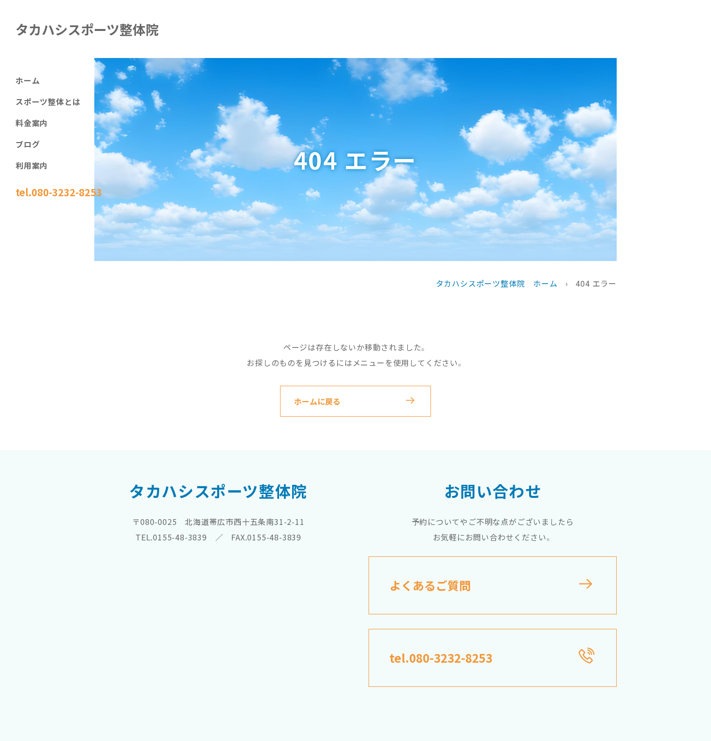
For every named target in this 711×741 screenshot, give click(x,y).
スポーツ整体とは (47, 101)
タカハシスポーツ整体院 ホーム (497, 283)
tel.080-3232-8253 (58, 192)
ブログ (27, 144)
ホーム (27, 80)
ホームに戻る (317, 401)
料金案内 (31, 123)
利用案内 (31, 165)
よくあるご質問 (430, 585)
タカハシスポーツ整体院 (87, 29)
